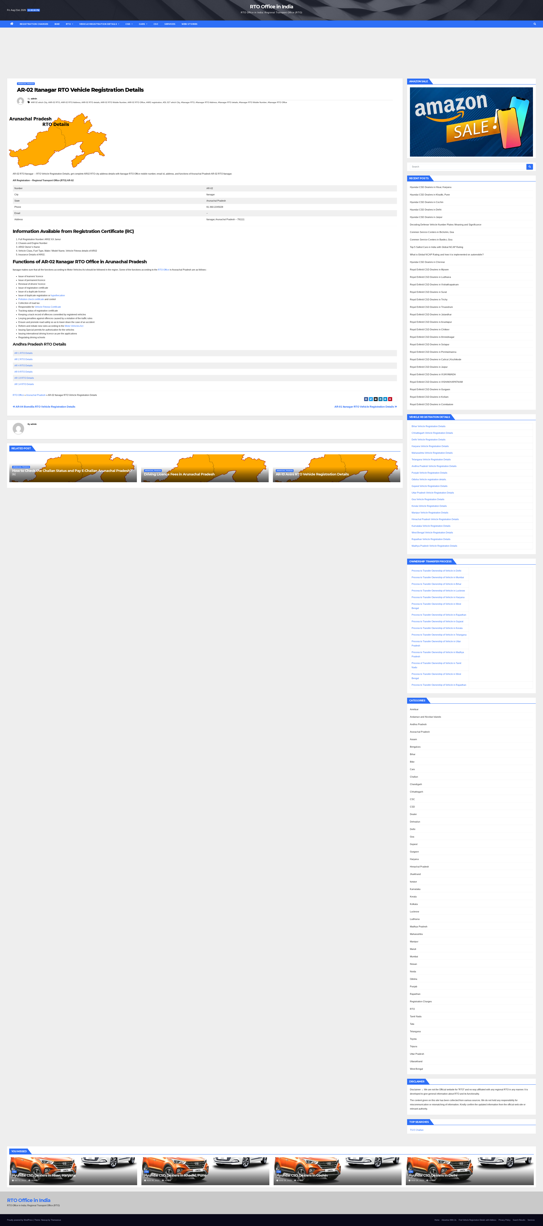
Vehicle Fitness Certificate (48, 307)
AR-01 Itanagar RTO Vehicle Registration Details (364, 406)
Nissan (413, 964)
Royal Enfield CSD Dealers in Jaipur (429, 367)
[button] (535, 24)
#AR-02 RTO (54, 102)
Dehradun (415, 822)
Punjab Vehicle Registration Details (429, 473)
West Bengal (416, 1069)
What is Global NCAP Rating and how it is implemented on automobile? (447, 254)
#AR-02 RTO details (91, 102)
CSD (128, 24)
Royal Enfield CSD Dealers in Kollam (429, 397)
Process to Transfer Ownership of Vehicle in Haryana (438, 597)
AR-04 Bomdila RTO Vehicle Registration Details (45, 406)
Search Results (519, 1220)
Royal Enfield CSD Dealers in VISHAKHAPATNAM (436, 382)
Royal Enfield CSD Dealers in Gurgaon (430, 389)
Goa (412, 837)
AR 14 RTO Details (24, 384)
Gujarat (413, 844)
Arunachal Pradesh (26, 83)
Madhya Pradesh (418, 926)
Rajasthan (415, 994)
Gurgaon (414, 851)
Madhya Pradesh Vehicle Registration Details (434, 546)
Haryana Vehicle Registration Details (430, 446)
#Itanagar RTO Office (277, 102)
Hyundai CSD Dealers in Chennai (427, 262)
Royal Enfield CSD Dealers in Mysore (429, 269)
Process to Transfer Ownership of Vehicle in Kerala (437, 628)
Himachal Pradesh (419, 866)
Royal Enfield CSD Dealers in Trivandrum (431, 307)
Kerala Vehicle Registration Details (429, 506)
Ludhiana (415, 919)
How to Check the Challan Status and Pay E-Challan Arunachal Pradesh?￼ (72, 472)
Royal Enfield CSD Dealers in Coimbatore (431, 404)
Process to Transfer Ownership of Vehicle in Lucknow (438, 590)
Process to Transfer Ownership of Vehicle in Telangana (439, 635)
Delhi (412, 829)
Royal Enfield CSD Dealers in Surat (428, 292)
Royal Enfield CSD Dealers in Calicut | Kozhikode (435, 359)
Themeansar (56, 1220)
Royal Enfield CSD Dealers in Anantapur (431, 322)
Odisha (413, 979)
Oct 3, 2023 (20, 1180)
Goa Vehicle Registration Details (428, 499)
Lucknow (414, 911)
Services (169, 24)
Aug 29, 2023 (285, 1180)
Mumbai (414, 956)
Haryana (414, 859)
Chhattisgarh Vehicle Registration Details (432, 433)
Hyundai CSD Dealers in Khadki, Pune (430, 194)
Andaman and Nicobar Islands (425, 717)
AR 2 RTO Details (23, 359)
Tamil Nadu (416, 1016)
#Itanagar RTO (188, 102)
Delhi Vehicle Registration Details (428, 439)
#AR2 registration (154, 102)
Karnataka (415, 889)
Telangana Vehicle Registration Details (431, 459)
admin (34, 98)
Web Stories (190, 24)
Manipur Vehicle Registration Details (430, 512)
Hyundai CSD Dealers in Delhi (426, 209)
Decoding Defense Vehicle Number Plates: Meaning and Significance (445, 224)
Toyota (413, 1039)
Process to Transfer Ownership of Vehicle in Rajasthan (439, 615)
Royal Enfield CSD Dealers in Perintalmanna (433, 352)
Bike (57, 24)
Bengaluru (415, 747)
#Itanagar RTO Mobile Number (253, 102)
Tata (412, 1024)
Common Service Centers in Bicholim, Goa (432, 232)
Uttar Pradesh (417, 1054)
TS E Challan (417, 1130)
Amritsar (414, 709)
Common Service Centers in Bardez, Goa (431, 239)
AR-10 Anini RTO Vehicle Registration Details (312, 474)
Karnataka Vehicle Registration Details (431, 526)
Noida (413, 971)
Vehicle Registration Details (98, 24)
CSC (156, 24)
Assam (413, 739)
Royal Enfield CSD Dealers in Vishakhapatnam (434, 284)
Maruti (413, 949)
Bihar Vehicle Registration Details (428, 426)
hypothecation (58, 295)
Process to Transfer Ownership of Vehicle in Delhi (436, 571)
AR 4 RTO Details (23, 365)
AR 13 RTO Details (24, 378)
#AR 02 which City (39, 102)
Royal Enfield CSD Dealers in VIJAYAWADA (433, 374)
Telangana (415, 1031)
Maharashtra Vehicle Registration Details (432, 453)
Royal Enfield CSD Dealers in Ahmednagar (432, 337)
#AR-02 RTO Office (136, 102)
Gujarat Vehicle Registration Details (429, 486)
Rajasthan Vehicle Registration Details (431, 539)
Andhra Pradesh (418, 724)
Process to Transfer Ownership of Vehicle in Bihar (436, 584)
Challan (414, 777)
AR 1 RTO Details (23, 353)
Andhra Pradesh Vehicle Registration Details (434, 466)
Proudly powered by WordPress (20, 1220)
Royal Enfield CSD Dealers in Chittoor (429, 329)
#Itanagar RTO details (228, 102)
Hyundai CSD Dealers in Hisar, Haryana (430, 187)
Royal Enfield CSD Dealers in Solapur (429, 344)
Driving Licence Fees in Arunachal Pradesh (179, 474)
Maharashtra (416, 934)
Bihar (412, 754)
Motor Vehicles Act (74, 326)
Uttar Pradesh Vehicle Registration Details (433, 493)
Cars (142, 24)
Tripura (413, 1046)
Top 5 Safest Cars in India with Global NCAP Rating (436, 247)
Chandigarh (416, 784)
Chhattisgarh (416, 792)
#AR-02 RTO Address (70, 102)
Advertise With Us (449, 1220)
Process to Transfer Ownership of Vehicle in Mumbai (438, 577)
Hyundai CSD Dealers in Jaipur (426, 217)
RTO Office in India (271, 7)
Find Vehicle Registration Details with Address (477, 1220)
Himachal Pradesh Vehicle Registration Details (435, 519)
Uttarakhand (416, 1061)
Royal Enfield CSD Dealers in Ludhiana (430, 277)
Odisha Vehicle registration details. (429, 479)
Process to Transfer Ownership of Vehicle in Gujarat (437, 621)
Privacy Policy (504, 1220)
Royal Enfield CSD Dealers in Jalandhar (431, 314)
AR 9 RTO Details (23, 372)
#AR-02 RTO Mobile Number (114, 102)
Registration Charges (34, 24)
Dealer (413, 814)
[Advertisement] (271, 49)
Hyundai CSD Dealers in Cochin (426, 202)
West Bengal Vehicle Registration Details (432, 532)
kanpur (413, 881)
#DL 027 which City (171, 102)
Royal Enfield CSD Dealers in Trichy (429, 299)
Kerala (413, 896)
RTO (69, 24)
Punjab (413, 986)
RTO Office (163, 270)
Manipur (414, 941)
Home (437, 1220)
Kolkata (414, 904)
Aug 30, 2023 (153, 1180)
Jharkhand (415, 874)
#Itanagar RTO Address (206, 102)
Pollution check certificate (31, 299)
